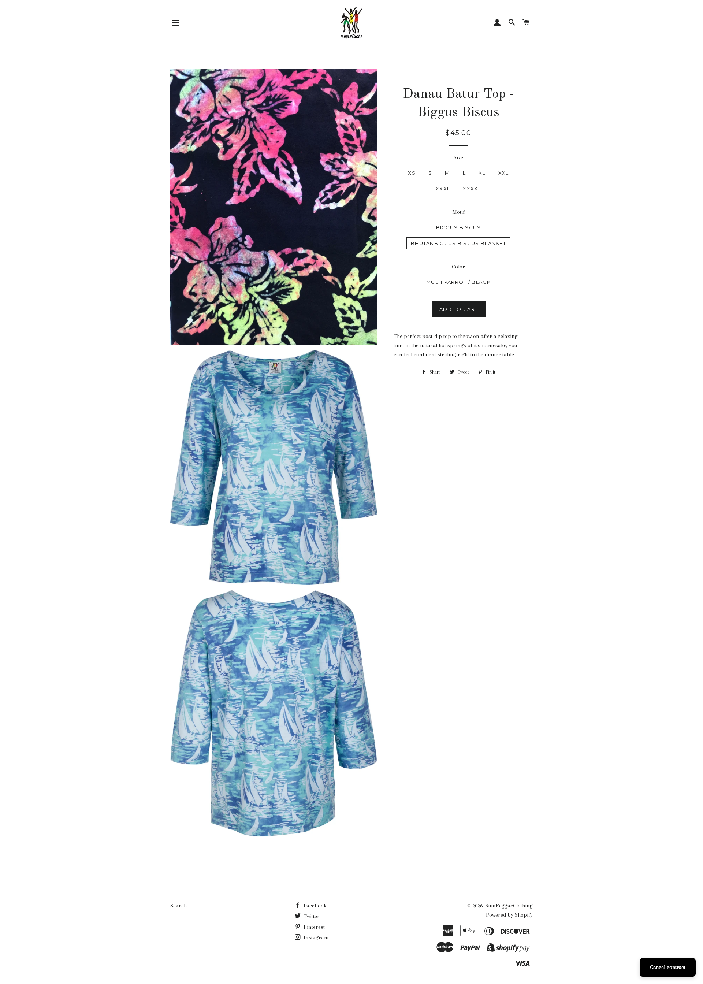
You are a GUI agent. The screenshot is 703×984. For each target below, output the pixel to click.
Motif (458, 212)
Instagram (315, 937)
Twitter (311, 916)
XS (412, 173)
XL (482, 173)
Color (458, 266)
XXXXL (472, 189)
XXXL (443, 189)
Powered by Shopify (509, 914)
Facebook (314, 905)
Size (458, 157)
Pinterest (313, 927)
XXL (503, 173)
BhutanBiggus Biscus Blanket (458, 243)
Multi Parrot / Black (458, 282)
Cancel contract (667, 967)
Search (178, 905)
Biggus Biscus (458, 227)
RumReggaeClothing (509, 905)
